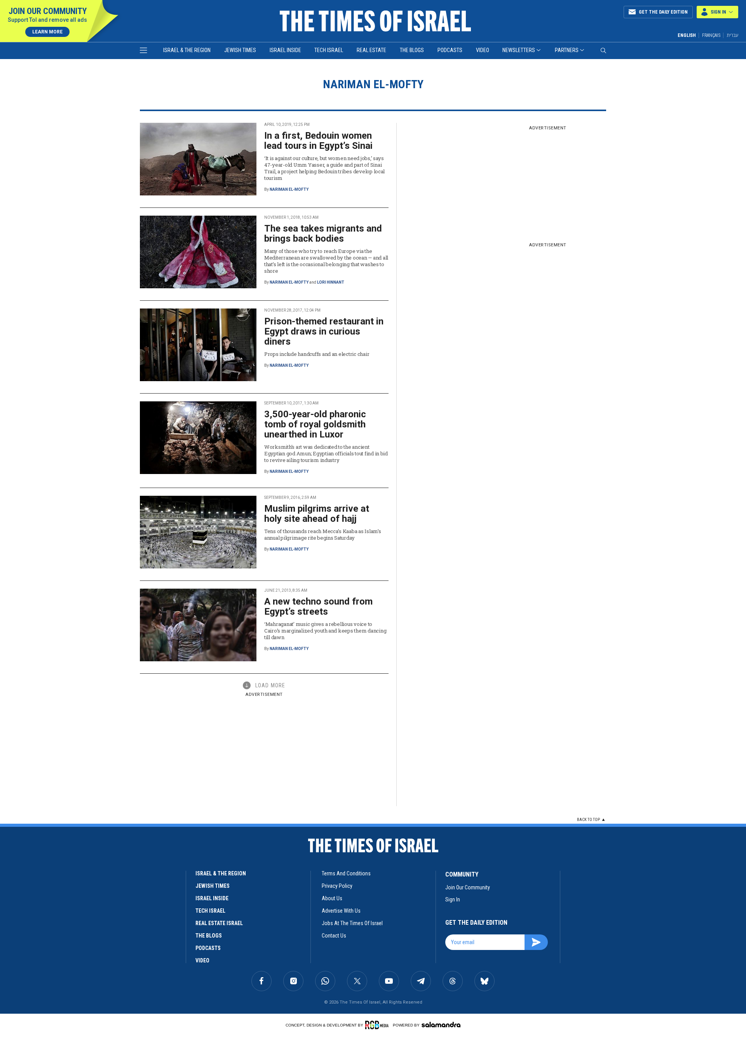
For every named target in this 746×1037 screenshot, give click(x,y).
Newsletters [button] (518, 50)
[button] (717, 12)
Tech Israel (328, 50)
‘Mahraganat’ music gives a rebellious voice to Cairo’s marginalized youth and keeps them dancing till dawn (325, 630)
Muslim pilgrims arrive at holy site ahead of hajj (316, 513)
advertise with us (341, 911)
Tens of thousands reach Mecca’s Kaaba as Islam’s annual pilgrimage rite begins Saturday (322, 534)
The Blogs (412, 50)
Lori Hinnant (330, 282)
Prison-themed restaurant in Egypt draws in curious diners (323, 331)
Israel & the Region (187, 50)
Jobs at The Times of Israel (352, 923)
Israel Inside (285, 50)
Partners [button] (567, 50)
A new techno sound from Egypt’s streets (318, 606)
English (687, 35)
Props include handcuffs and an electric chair (316, 353)
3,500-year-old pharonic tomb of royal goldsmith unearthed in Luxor (315, 424)
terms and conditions (346, 873)
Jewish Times (240, 50)
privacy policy (337, 886)
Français (711, 35)
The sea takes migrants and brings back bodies (323, 233)
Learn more (47, 32)
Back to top (588, 819)
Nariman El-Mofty (289, 189)
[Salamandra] (441, 1024)
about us (332, 898)
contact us (334, 935)
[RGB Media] (378, 1025)
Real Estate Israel (219, 923)
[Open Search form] (603, 50)
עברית (732, 35)
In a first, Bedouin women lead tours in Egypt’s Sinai (318, 140)
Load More (270, 685)
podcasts (208, 948)
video (202, 960)
